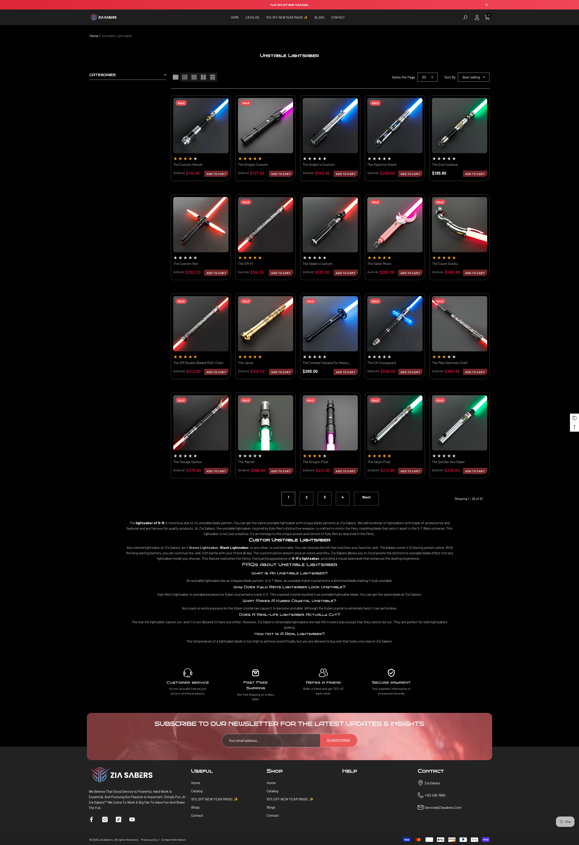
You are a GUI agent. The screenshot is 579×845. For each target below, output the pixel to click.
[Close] (487, 5)
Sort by (450, 77)
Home (93, 35)
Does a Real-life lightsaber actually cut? (289, 614)
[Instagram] (105, 819)
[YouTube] (132, 819)
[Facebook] (91, 819)
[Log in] (477, 17)
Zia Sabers (106, 839)
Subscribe (338, 741)
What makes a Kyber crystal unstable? (289, 601)
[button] (252, 17)
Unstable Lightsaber (117, 35)
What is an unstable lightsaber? (290, 573)
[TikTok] (118, 819)
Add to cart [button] (216, 173)
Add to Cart (281, 173)
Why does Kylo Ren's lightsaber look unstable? (289, 587)
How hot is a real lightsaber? (289, 634)
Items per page (403, 77)
